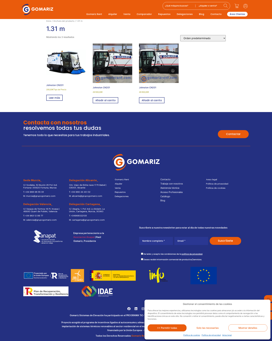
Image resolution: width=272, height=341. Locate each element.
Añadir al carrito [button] (105, 100)
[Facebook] (129, 309)
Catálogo (165, 196)
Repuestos (164, 14)
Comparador (144, 14)
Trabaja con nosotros (171, 184)
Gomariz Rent (94, 14)
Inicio (48, 21)
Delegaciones (185, 14)
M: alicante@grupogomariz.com (85, 196)
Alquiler (112, 14)
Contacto (216, 14)
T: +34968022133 (78, 216)
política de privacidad (192, 254)
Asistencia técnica (169, 188)
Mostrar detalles (247, 327)
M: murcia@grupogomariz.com (39, 196)
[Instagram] (143, 309)
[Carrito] (236, 6)
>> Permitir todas (167, 327)
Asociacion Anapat (84, 237)
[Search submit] (226, 6)
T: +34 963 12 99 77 (33, 216)
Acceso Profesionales (171, 192)
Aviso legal (227, 335)
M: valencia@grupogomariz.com (40, 220)
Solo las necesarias (207, 327)
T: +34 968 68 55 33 (33, 192)
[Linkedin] (136, 309)
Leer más (54, 97)
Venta (126, 14)
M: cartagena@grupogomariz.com (87, 220)
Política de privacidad (211, 335)
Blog (201, 14)
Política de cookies (191, 335)
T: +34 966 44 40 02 (79, 192)
